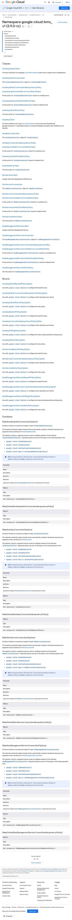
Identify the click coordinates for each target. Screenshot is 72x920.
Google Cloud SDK (14, 8)
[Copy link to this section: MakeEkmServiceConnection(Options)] (37, 638)
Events (57, 888)
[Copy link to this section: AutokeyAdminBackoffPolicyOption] (34, 284)
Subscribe (32, 911)
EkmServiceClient (9, 175)
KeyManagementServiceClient (15, 226)
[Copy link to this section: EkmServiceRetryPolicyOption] (30, 368)
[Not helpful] (68, 15)
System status (24, 894)
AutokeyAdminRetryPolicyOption (16, 302)
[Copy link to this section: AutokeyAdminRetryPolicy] (26, 110)
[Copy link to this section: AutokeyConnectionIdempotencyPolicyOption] (44, 321)
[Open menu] (3, 2)
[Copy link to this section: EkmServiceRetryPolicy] (24, 217)
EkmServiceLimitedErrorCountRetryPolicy (20, 198)
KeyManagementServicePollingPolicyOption (21, 396)
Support (22, 888)
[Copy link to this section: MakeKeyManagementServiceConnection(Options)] (48, 746)
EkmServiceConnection (12, 184)
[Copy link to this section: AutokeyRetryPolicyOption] (27, 340)
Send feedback (62, 22)
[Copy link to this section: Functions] (15, 417)
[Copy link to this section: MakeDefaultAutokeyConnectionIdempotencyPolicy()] (50, 614)
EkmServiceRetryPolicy (12, 217)
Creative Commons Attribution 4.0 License (53, 869)
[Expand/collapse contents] (12, 31)
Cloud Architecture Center (42, 896)
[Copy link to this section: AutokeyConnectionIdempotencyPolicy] (38, 143)
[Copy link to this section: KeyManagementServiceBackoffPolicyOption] (43, 378)
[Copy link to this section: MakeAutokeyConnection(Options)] (34, 530)
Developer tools (23, 15)
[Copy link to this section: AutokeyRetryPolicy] (21, 166)
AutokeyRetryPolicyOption (13, 340)
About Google (6, 907)
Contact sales (6, 896)
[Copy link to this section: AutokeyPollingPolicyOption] (28, 331)
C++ (27, 8)
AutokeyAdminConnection (13, 78)
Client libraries (38, 8)
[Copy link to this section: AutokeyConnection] (21, 134)
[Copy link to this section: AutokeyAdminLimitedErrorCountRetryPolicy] (43, 92)
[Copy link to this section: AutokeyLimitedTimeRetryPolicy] (31, 156)
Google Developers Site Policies (53, 871)
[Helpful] (65, 15)
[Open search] (45, 2)
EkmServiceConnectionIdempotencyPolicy (20, 194)
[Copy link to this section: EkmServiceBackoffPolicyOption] (32, 349)
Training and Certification (44, 900)
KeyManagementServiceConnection (18, 235)
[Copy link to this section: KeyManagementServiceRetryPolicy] (35, 268)
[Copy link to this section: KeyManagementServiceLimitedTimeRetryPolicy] (46, 258)
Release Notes (24, 891)
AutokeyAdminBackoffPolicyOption (17, 284)
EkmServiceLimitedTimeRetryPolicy (17, 207)
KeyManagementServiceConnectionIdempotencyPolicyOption (29, 387)
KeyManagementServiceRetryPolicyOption (20, 405)
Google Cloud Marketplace (6, 892)
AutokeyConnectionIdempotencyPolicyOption (22, 321)
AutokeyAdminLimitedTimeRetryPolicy (18, 101)
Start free (64, 8)
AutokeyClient (8, 120)
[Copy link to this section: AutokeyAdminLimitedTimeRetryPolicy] (37, 101)
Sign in (68, 2)
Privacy (14, 907)
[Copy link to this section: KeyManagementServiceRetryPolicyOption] (41, 406)
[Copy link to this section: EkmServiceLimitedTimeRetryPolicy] (34, 207)
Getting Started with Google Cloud (43, 889)
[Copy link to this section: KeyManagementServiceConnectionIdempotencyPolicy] (52, 245)
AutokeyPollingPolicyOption (14, 331)
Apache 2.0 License (27, 871)
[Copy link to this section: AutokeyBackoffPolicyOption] (29, 312)
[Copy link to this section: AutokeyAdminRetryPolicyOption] (32, 303)
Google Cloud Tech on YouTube (61, 898)
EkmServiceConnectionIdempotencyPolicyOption (23, 359)
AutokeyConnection (10, 133)
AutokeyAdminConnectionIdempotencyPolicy (21, 87)
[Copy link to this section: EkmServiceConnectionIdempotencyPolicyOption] (47, 359)
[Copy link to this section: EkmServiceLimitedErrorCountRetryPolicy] (40, 198)
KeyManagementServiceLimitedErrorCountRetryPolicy (26, 249)
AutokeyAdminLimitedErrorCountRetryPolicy (21, 91)
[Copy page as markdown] (28, 26)
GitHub (39, 885)
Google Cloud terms (32, 907)
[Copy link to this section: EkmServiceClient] (19, 175)
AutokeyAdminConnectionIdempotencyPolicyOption (24, 293)
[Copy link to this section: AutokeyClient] (16, 120)
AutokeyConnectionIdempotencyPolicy (19, 143)
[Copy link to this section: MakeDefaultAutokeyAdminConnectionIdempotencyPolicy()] (56, 506)
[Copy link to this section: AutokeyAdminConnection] (27, 78)
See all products (7, 885)
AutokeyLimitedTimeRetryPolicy (16, 156)
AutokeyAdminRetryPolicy (13, 110)
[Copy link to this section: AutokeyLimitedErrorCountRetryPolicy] (37, 147)
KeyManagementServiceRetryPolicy (17, 268)
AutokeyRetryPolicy (10, 166)
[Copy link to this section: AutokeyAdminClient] (22, 69)
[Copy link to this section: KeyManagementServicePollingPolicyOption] (42, 396)
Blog (56, 885)
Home (4, 15)
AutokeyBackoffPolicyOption (14, 312)
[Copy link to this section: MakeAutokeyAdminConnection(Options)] (39, 422)
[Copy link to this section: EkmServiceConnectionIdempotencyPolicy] (41, 194)
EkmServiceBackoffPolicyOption (16, 349)
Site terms (21, 907)
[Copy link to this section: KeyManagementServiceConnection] (35, 236)
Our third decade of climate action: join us (52, 907)
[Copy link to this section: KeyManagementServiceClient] (30, 226)
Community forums (25, 885)
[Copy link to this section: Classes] (13, 64)
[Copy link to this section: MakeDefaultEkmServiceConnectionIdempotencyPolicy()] (53, 722)
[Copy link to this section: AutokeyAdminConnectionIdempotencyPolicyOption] (49, 293)
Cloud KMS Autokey (31, 73)
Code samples (41, 893)
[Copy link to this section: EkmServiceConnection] (24, 185)
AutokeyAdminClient (11, 69)
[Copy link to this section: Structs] (12, 279)
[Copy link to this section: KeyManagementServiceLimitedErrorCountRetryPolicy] (51, 249)
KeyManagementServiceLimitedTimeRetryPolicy (23, 258)
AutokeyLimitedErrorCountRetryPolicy (18, 147)
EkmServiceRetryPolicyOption (15, 368)
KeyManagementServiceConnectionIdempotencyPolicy (26, 245)
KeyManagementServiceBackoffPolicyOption (21, 377)
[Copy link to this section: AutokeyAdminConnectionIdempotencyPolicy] (43, 87)
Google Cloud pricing (8, 888)
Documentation (12, 15)
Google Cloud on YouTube (62, 894)
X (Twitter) (58, 891)
